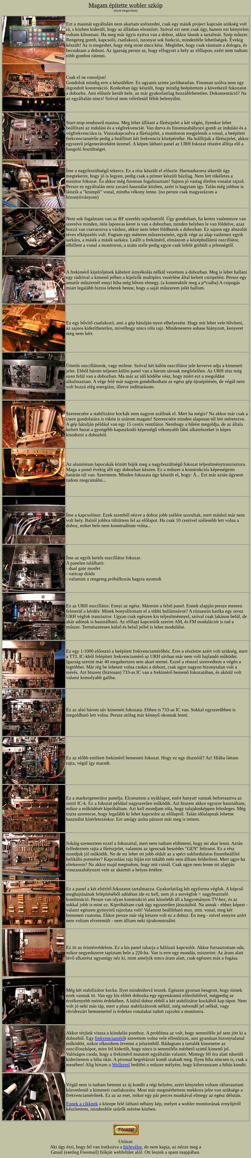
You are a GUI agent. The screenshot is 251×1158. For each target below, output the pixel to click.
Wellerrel (121, 1064)
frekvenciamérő (110, 1038)
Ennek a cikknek (82, 1103)
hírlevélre (132, 1146)
